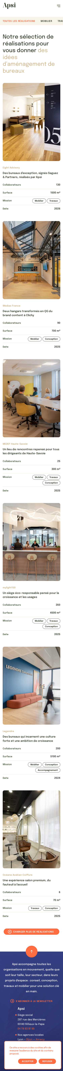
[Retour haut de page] (31, 951)
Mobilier (46, 21)
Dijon (29, 1039)
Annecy (40, 1039)
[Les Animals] (9, 6)
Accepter (27, 1061)
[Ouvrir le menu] (58, 6)
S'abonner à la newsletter (34, 1001)
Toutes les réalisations (19, 21)
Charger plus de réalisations (33, 932)
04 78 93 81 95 (26, 1028)
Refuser (47, 1061)
